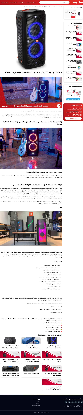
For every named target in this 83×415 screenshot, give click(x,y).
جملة (36, 298)
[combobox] (53, 2)
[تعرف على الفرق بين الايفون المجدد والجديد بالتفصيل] (79, 50)
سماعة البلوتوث (45, 188)
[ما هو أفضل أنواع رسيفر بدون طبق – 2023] (79, 33)
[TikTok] (72, 402)
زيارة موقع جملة (73, 118)
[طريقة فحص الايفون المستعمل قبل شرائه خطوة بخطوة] (79, 56)
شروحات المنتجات (13, 2)
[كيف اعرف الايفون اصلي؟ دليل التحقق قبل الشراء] (79, 39)
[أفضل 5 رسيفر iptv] (79, 27)
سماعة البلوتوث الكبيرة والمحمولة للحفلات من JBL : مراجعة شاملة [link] (36, 6)
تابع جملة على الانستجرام (72, 99)
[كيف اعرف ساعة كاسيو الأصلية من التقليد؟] (79, 73)
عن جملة (38, 401)
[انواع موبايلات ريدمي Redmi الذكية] (79, 45)
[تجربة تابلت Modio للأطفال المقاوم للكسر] (79, 79)
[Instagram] (79, 402)
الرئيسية (60, 6)
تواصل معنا (38, 403)
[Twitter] (75, 402)
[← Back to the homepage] (78, 2)
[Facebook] (82, 402)
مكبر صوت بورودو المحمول (56, 312)
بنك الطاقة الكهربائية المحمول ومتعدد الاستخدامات (50, 309)
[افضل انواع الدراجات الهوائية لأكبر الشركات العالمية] (79, 62)
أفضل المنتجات (22, 2)
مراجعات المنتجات (4, 2)
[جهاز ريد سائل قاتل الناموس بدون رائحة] (79, 68)
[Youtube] (69, 402)
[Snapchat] (66, 402)
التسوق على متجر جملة (30, 2)
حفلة (29, 116)
